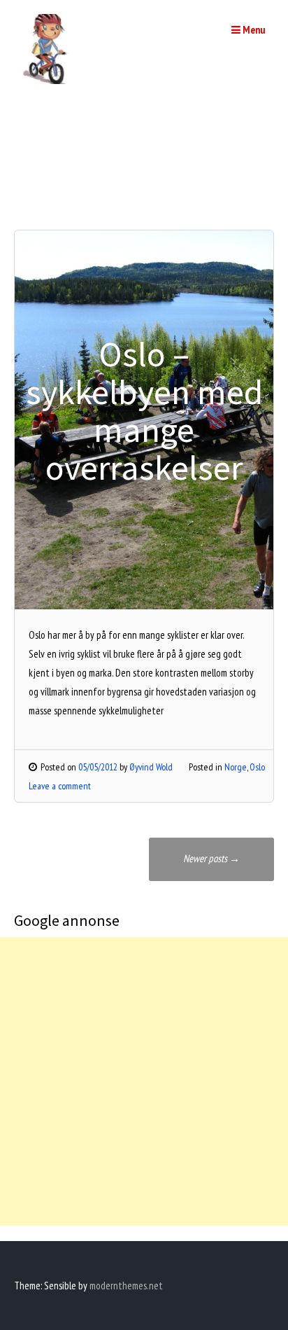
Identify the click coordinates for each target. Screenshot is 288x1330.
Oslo (257, 767)
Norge (235, 767)
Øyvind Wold (151, 767)
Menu (253, 29)
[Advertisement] (144, 1081)
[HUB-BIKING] (49, 80)
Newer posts (211, 858)
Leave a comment (60, 786)
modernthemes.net (126, 1285)
